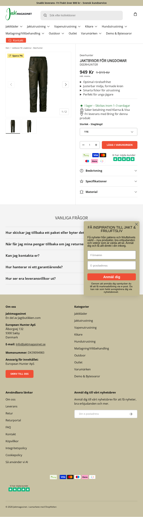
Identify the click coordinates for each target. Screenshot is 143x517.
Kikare (78, 334)
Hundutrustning (85, 341)
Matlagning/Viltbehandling (91, 348)
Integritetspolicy (16, 448)
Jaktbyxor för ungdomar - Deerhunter (27, 48)
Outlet (73, 33)
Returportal (13, 420)
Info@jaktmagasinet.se (31, 344)
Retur (9, 413)
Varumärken (82, 369)
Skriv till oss (19, 373)
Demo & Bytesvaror (119, 33)
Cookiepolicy (14, 455)
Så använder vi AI (17, 462)
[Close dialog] (136, 224)
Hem (7, 48)
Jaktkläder (80, 314)
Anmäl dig (111, 277)
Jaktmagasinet (20, 506)
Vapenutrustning (85, 327)
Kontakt (11, 434)
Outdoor (80, 355)
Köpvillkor (12, 441)
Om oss (11, 399)
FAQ (8, 427)
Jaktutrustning (83, 321)
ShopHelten (51, 506)
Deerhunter (86, 55)
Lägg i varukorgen (120, 144)
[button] (135, 14)
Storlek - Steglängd (91, 124)
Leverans (11, 406)
